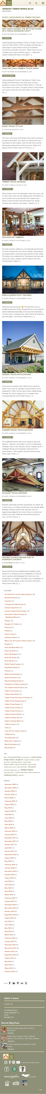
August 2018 (9, 811)
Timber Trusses (10, 724)
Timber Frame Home (21, 772)
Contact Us (8, 1004)
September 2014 (10, 915)
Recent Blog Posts (10, 1022)
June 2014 (8, 925)
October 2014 (9, 911)
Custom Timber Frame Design (15, 611)
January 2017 (9, 851)
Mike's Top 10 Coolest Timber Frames (18, 641)
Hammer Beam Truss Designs (17, 430)
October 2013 (9, 951)
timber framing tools (34, 772)
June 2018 (8, 818)
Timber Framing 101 (12, 717)
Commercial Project (15, 757)
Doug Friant (8, 563)
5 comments (7, 244)
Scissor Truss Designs (14, 493)
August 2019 (9, 804)
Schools (8, 671)
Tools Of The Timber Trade (14, 731)
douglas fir (19, 760)
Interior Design (32, 764)
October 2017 (9, 844)
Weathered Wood (12, 617)
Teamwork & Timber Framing (15, 684)
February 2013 (10, 971)
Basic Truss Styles (12, 126)
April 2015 (8, 891)
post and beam (22, 767)
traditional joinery (11, 775)
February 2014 (10, 938)
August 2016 (9, 858)
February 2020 (10, 801)
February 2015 (10, 898)
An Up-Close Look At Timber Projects (18, 594)
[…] (30, 55)
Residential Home (11, 667)
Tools (7, 727)
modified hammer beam (10, 767)
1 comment (7, 38)
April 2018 (8, 824)
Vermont (21, 775)
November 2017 (10, 841)
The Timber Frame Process (14, 687)
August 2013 (9, 958)
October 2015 (9, 874)
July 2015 (8, 881)
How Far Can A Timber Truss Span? (20, 68)
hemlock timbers (9, 764)
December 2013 (10, 945)
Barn (5, 757)
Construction (26, 757)
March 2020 (9, 798)
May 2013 (8, 961)
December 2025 (10, 784)
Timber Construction (12, 691)
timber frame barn (9, 772)
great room (7, 762)
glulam (38, 759)
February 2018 (10, 831)
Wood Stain (9, 748)
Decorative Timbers (13, 237)
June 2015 (8, 884)
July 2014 (8, 921)
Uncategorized (10, 737)
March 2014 (9, 935)
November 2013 (10, 948)
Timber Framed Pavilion (13, 714)
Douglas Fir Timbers (12, 624)
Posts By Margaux (11, 654)
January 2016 (9, 868)
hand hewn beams (16, 762)
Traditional (9, 734)
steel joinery (32, 767)
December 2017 (10, 838)
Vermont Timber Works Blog (17, 9)
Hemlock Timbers (11, 637)
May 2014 (8, 928)
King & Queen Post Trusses (16, 295)
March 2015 (9, 895)
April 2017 (8, 848)
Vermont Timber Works (6, 3)
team (18, 770)
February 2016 (10, 864)
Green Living (9, 634)
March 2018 (9, 828)
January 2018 (9, 834)
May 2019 (8, 808)
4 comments (7, 381)
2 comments (7, 133)
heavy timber (27, 762)
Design (7, 621)
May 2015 (8, 888)
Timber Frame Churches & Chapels (17, 697)
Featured (8, 627)
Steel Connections (11, 677)
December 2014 (10, 905)
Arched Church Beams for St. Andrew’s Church (18, 558)
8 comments (7, 500)
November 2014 (10, 908)
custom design (36, 757)
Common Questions (12, 608)
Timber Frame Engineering (14, 701)
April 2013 (8, 965)
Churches (8, 601)
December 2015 (10, 871)
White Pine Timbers (12, 741)
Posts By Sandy (10, 657)
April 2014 (8, 931)
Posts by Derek (10, 651)
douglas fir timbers (29, 759)
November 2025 (10, 788)
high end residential (21, 764)
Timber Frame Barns (12, 694)
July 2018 (8, 814)
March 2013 (9, 968)
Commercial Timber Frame (14, 604)
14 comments (7, 437)
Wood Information (11, 744)
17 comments (7, 189)
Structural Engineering (13, 681)
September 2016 (10, 854)
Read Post (11, 1033)
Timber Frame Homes (12, 704)
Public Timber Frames (13, 664)
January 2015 (9, 901)
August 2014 (9, 918)
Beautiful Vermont (11, 598)
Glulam (7, 631)
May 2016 (8, 861)
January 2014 (9, 941)
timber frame (27, 770)
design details (9, 760)
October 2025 (9, 791)
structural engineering (10, 770)
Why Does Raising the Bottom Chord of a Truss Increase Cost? (22, 30)
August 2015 (9, 878)
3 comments (7, 302)
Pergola (7, 644)
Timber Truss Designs (14, 182)
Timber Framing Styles (13, 721)
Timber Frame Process (13, 711)
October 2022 (9, 794)
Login (40, 1089)
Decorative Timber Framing (14, 614)
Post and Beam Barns (12, 647)
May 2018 (8, 821)
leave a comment (9, 75)
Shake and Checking (12, 674)
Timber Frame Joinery (13, 707)
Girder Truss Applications (16, 374)
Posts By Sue (9, 661)
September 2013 (10, 955)
